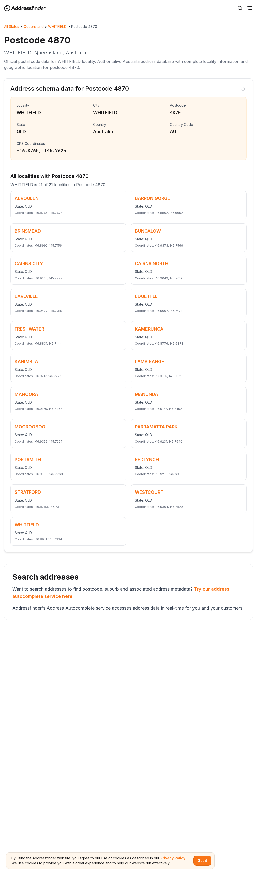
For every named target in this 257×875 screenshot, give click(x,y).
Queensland (34, 26)
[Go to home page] (28, 8)
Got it (202, 860)
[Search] (240, 8)
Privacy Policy (172, 858)
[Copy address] (243, 89)
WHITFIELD (57, 26)
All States (11, 26)
